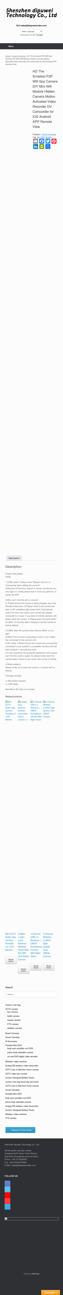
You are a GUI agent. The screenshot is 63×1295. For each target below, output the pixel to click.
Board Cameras (12, 1033)
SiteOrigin (35, 1273)
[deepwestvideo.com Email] (7, 1207)
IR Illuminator (11, 1041)
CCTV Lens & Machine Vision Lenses (22, 1069)
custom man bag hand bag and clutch (22, 1081)
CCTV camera (11, 1008)
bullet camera (13, 1015)
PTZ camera (12, 1024)
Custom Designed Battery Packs (19, 1077)
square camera (13, 1019)
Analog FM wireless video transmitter (21, 1065)
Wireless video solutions (16, 1061)
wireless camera (14, 1028)
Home (7, 56)
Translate (39, 35)
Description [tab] (14, 558)
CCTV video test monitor (16, 1073)
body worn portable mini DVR (20, 1048)
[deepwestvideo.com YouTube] (7, 1201)
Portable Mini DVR (13, 1045)
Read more (11, 960)
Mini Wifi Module (44, 137)
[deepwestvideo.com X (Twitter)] (7, 1189)
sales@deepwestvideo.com (34, 25)
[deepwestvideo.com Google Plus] (7, 1195)
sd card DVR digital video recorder (22, 1056)
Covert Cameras (18, 56)
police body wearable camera (20, 1052)
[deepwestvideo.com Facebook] (7, 1183)
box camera (12, 1011)
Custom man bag (12, 1004)
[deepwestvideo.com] (31, 13)
